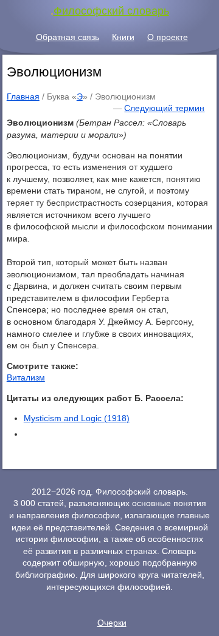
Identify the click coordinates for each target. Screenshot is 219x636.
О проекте (167, 37)
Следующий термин (164, 108)
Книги (123, 37)
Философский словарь (111, 11)
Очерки (112, 623)
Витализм (26, 377)
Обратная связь (67, 37)
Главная (23, 96)
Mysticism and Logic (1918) (77, 418)
